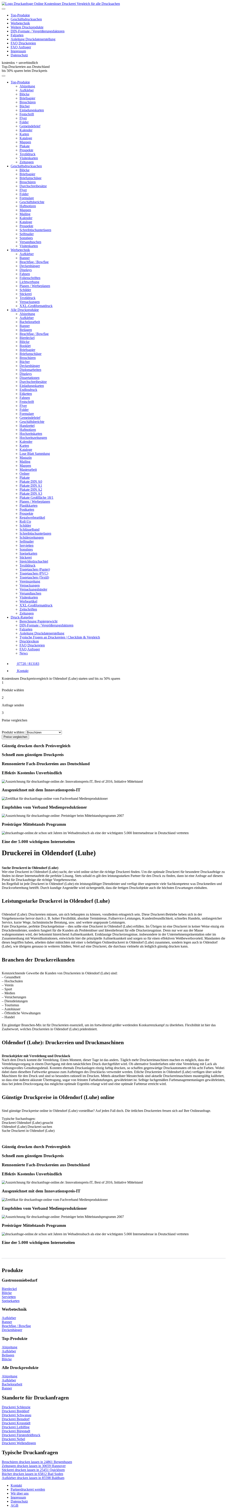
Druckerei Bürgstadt (16, 1431)
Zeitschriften (28, 609)
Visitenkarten (29, 158)
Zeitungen (27, 162)
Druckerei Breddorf (15, 1411)
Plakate (25, 146)
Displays (26, 270)
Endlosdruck (28, 390)
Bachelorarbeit (30, 322)
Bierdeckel (27, 338)
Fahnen (25, 274)
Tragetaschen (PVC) (34, 573)
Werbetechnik (20, 23)
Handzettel (27, 425)
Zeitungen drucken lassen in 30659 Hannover (34, 1466)
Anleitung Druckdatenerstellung (33, 39)
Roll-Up (25, 521)
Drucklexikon (29, 641)
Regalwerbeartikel (32, 517)
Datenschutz (19, 55)
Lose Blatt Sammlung (35, 453)
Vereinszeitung (30, 581)
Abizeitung (27, 86)
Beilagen (26, 330)
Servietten (26, 545)
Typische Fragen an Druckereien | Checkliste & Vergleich (60, 637)
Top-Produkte (20, 15)
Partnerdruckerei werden (28, 1489)
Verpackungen (30, 302)
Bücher (25, 106)
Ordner (24, 473)
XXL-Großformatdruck (36, 306)
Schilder (25, 290)
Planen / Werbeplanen (35, 286)
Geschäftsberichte (32, 202)
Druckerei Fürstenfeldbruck (21, 1435)
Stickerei (26, 294)
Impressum (18, 51)
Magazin (26, 457)
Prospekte (26, 150)
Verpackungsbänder (33, 589)
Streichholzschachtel (34, 561)
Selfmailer (27, 234)
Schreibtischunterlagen (35, 230)
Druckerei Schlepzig (16, 1407)
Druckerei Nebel (13, 1439)
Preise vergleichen (15, 737)
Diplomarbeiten (30, 370)
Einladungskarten (32, 110)
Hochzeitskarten (31, 433)
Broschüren (28, 102)
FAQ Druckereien (23, 43)
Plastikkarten (28, 505)
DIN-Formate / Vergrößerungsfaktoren (38, 31)
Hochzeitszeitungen (33, 437)
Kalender (26, 130)
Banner (25, 258)
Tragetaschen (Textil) (34, 577)
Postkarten (27, 509)
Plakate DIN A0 (31, 481)
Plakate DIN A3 (31, 493)
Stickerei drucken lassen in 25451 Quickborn (33, 1470)
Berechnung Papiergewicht (38, 621)
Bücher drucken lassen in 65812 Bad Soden (32, 1474)
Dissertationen (29, 378)
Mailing (25, 214)
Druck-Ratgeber (22, 617)
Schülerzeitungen (32, 537)
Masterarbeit (28, 469)
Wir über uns (20, 1493)
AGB (14, 1505)
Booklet (25, 346)
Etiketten (26, 394)
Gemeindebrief (30, 126)
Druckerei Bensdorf (15, 1419)
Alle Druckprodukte (25, 310)
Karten (24, 134)
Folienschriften (30, 278)
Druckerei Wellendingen (19, 1443)
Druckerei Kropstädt (16, 1423)
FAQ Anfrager (21, 47)
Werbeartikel (28, 601)
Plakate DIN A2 (31, 489)
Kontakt (16, 1485)
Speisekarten (28, 553)
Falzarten (17, 35)
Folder (24, 122)
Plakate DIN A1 (31, 485)
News (24, 653)
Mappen (25, 142)
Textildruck (27, 154)
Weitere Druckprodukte (27, 27)
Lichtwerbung (29, 282)
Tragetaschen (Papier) (35, 569)
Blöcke (24, 94)
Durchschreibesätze (33, 186)
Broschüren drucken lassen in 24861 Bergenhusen (37, 1462)
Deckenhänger (30, 266)
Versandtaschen (30, 242)
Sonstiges (26, 238)
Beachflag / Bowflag (34, 262)
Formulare (27, 198)
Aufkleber (27, 90)
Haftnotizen (28, 206)
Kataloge (26, 138)
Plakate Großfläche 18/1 (36, 497)
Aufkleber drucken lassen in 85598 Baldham (33, 1478)
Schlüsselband (29, 529)
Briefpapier (27, 98)
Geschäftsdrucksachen (26, 19)
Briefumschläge (30, 178)
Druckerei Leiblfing (15, 1427)
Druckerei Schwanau (16, 1415)
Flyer (23, 118)
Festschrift (27, 114)
